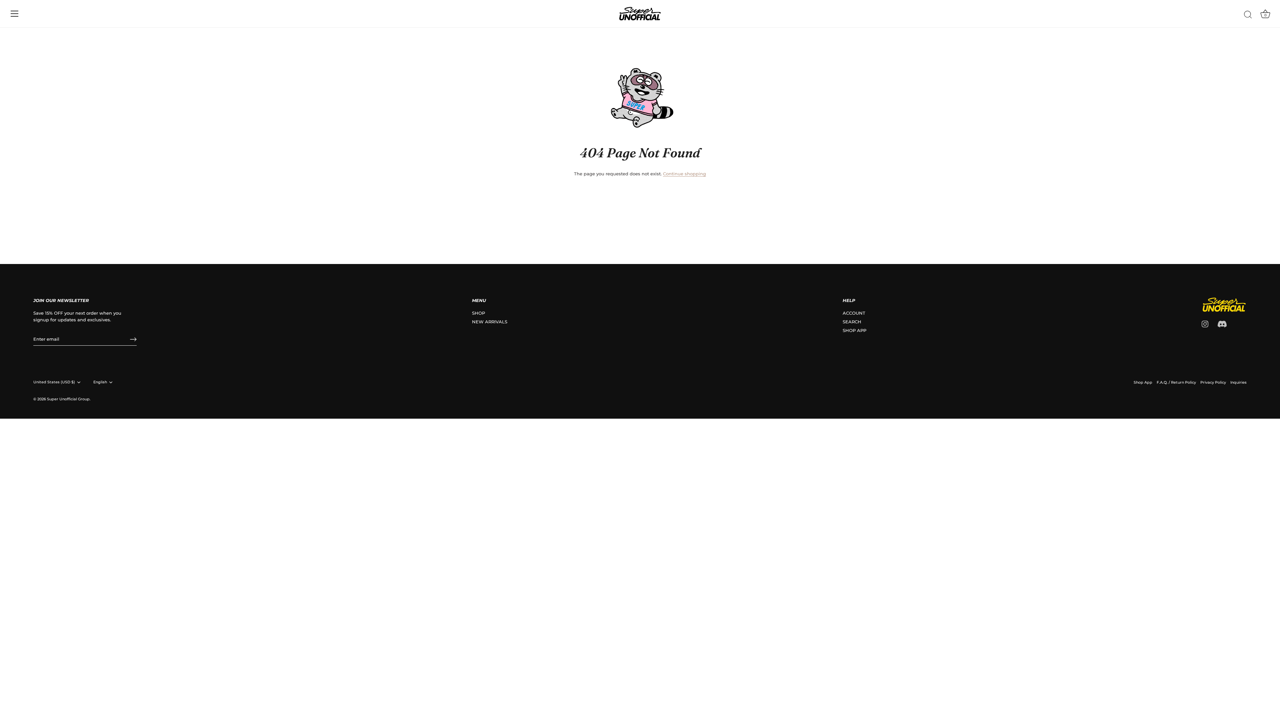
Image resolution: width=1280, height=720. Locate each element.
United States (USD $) (54, 382)
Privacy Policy (1213, 382)
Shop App (1143, 382)
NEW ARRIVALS (489, 321)
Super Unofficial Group (68, 399)
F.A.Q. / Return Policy (1176, 382)
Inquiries (1238, 382)
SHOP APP (854, 330)
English (100, 382)
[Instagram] (1205, 323)
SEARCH (852, 321)
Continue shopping (684, 173)
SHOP (478, 313)
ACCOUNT (854, 313)
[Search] (1248, 14)
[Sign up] (133, 339)
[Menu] (14, 13)
